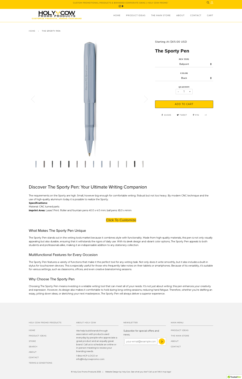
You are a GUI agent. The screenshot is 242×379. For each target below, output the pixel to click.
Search (33, 346)
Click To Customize (121, 220)
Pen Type (184, 59)
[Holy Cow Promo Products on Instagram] (120, 6)
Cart (210, 15)
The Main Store (161, 15)
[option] (89, 99)
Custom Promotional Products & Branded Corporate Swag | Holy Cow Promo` (121, 3)
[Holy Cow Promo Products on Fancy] (122, 6)
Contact (195, 15)
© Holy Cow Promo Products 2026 (86, 372)
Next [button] (146, 99)
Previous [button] (32, 99)
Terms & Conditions (40, 363)
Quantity (184, 87)
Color (184, 73)
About (180, 15)
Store (32, 341)
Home (117, 15)
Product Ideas (136, 15)
